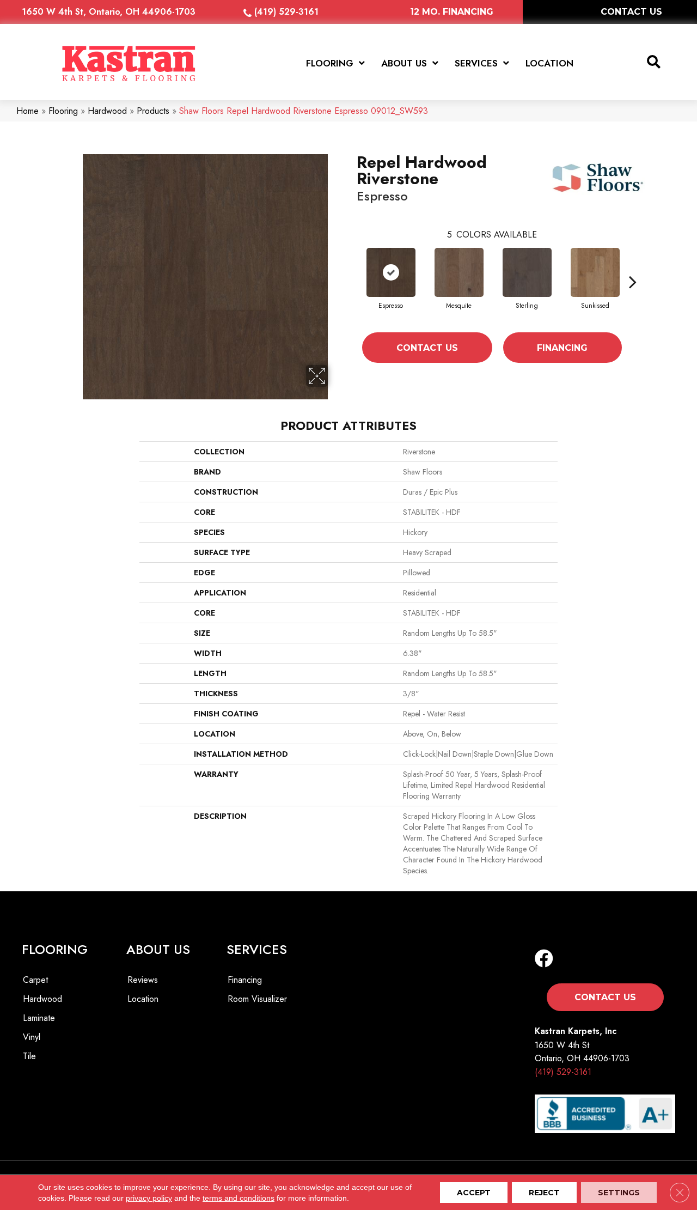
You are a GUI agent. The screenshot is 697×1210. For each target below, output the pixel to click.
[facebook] (544, 959)
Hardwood (107, 111)
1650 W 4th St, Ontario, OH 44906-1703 (108, 11)
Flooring (63, 111)
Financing (562, 348)
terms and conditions (238, 1198)
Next (633, 282)
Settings (619, 1192)
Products (153, 111)
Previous (351, 282)
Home (27, 111)
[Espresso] (391, 272)
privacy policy (149, 1198)
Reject (544, 1192)
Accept (474, 1192)
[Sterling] (527, 272)
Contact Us (427, 348)
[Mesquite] (459, 272)
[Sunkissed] (595, 272)
